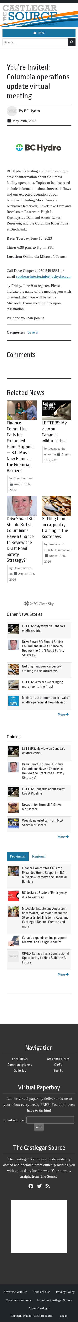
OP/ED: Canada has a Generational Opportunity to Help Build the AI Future (45, 957)
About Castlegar (39, 1308)
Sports (58, 1071)
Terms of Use (41, 1291)
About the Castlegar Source (54, 1300)
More (62, 714)
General (33, 332)
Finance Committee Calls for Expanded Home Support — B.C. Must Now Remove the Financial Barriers (20, 446)
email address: (14, 1120)
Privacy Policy (65, 1291)
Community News (20, 1065)
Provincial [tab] (17, 856)
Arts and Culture (58, 1059)
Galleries (20, 1071)
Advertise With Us (15, 1291)
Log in (63, 1315)
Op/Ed (58, 1065)
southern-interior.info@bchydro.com (43, 276)
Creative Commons (18, 1300)
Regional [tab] (39, 856)
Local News (20, 1059)
